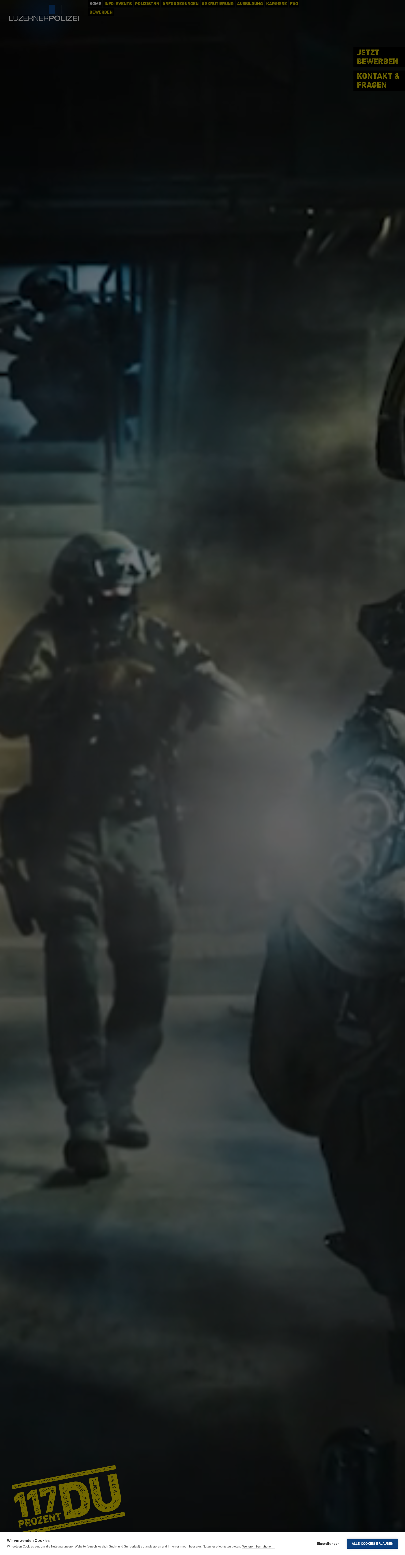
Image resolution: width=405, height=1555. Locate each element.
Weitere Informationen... (258, 1546)
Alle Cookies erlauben (372, 1543)
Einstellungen (328, 1543)
